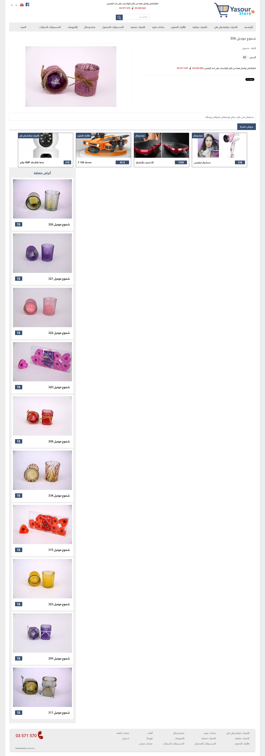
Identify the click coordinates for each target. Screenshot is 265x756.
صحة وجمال (89, 27)
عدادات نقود (158, 27)
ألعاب (150, 733)
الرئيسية (249, 27)
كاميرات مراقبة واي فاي (226, 27)
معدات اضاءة (123, 733)
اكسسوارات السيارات (50, 27)
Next (242, 150)
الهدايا (150, 738)
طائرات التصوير (178, 27)
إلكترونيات (72, 27)
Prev (20, 150)
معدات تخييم (146, 743)
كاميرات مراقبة (200, 27)
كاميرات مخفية (138, 27)
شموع (126, 738)
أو (132, 8)
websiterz (31, 748)
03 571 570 (26, 735)
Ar (16, 5)
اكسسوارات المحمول (113, 27)
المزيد (23, 27)
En (12, 5)
